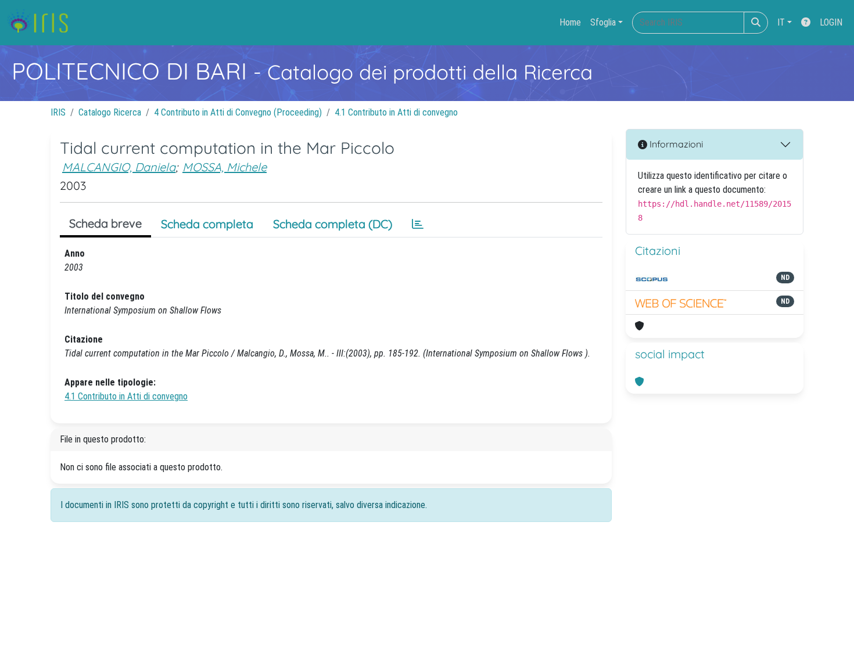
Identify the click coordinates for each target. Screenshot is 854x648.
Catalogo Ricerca (109, 112)
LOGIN (831, 22)
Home (570, 22)
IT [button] (781, 22)
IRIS (58, 112)
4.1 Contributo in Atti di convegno (396, 112)
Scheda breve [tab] (105, 223)
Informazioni (675, 144)
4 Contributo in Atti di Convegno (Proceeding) (238, 112)
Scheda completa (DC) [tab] (332, 224)
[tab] (417, 224)
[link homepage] (42, 22)
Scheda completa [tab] (207, 224)
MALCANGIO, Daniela (118, 167)
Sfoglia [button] (603, 22)
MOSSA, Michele (224, 167)
